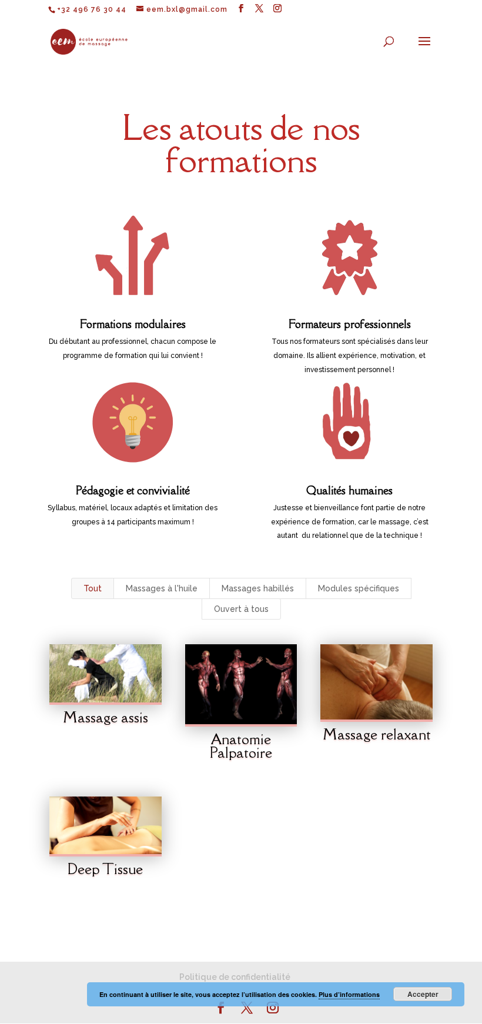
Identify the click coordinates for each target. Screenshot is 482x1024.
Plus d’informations (349, 994)
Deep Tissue (105, 868)
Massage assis (105, 717)
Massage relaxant (377, 734)
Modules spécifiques (358, 588)
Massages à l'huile (162, 588)
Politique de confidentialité (234, 977)
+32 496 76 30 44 (91, 9)
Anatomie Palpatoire (241, 745)
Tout (92, 588)
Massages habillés (258, 588)
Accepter (423, 994)
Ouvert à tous (241, 609)
